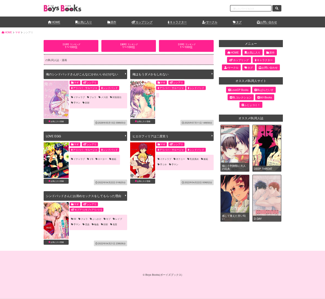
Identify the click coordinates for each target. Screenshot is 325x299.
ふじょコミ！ (252, 105)
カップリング (144, 22)
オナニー (180, 159)
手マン (77, 102)
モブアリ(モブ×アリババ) (88, 209)
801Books (266, 97)
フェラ (93, 97)
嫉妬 (114, 159)
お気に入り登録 (57, 121)
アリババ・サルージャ (85, 88)
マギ (76, 82)
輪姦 (96, 224)
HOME (56, 22)
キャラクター (178, 22)
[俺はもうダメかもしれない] (142, 99)
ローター (102, 159)
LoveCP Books (239, 90)
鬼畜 (115, 224)
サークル (211, 22)
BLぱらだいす (265, 90)
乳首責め (194, 159)
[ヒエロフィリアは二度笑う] (142, 160)
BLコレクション (241, 97)
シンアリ (91, 82)
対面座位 (116, 97)
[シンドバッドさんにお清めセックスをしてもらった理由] (56, 220)
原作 (113, 22)
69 (75, 218)
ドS (91, 159)
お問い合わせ (268, 22)
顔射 (87, 102)
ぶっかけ (96, 218)
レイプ (118, 218)
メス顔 (104, 97)
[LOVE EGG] (56, 160)
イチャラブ (79, 97)
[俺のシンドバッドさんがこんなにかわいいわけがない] (56, 99)
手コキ (163, 164)
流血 (87, 224)
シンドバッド (110, 88)
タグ (239, 22)
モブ (108, 218)
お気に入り (85, 22)
